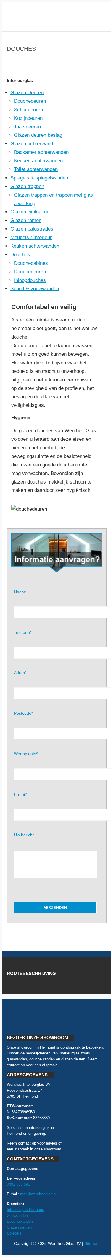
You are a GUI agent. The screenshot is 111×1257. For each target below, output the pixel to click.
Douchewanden (20, 1221)
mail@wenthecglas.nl (38, 1194)
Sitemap (92, 1243)
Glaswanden (17, 1215)
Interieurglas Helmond (25, 1209)
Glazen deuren (19, 1227)
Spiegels (14, 1233)
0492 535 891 (18, 1184)
